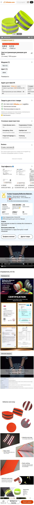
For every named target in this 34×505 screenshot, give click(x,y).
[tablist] (17, 34)
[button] (7, 40)
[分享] (32, 53)
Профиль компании (8, 236)
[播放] (2, 37)
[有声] (29, 37)
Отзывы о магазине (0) (7, 147)
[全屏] (32, 37)
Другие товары (25, 236)
